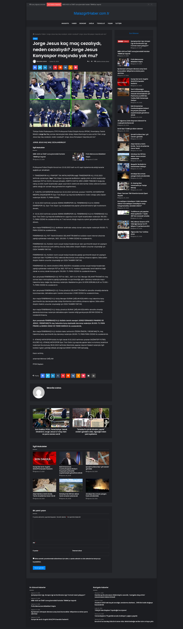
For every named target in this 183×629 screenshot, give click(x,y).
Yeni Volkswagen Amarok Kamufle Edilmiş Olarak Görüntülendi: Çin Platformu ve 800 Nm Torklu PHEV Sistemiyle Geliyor (140, 94)
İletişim (118, 23)
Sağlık (91, 23)
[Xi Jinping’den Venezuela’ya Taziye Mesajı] (123, 186)
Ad (34, 543)
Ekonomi (82, 23)
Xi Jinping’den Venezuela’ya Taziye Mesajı (139, 185)
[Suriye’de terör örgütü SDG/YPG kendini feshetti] (44, 458)
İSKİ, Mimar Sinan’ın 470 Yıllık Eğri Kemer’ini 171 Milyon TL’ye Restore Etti (140, 224)
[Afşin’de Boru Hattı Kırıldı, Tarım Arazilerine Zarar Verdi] (44, 485)
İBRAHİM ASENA (42, 61)
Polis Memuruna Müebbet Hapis (73, 4)
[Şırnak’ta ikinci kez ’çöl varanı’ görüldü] (97, 458)
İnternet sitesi (77, 550)
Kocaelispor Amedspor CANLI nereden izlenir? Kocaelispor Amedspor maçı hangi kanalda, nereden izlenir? (132, 203)
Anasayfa (65, 23)
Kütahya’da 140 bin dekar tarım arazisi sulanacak (69, 495)
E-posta (36, 550)
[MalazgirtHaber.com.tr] (91, 13)
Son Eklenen (134, 33)
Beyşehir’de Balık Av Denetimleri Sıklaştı (138, 165)
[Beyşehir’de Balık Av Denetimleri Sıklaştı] (123, 167)
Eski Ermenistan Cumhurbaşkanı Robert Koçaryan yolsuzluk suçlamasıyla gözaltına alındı (70, 470)
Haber (74, 23)
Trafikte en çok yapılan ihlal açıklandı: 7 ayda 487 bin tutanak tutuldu (140, 213)
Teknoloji (101, 23)
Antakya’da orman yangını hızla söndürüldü (96, 495)
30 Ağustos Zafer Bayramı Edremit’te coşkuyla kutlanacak (132, 122)
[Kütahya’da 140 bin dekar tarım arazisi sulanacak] (71, 485)
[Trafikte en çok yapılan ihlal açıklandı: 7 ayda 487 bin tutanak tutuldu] (123, 214)
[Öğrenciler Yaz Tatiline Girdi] (123, 235)
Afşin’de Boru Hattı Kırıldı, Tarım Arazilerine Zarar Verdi (44, 495)
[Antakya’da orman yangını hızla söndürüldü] (97, 485)
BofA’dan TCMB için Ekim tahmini (130, 129)
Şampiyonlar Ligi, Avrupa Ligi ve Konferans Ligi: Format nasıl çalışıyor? (140, 43)
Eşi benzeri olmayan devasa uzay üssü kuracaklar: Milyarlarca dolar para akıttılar (132, 71)
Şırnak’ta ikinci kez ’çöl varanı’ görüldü (97, 468)
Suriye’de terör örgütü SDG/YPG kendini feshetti (43, 468)
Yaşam (110, 23)
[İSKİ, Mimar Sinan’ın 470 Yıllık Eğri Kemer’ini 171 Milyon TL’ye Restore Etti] (123, 225)
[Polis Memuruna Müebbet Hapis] (78, 157)
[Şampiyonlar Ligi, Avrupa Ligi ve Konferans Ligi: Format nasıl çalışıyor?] (123, 41)
